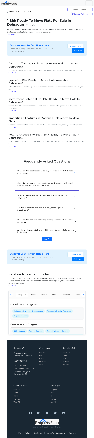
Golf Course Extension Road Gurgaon (28, 311)
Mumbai (42, 362)
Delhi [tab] (33, 295)
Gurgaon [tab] (22, 295)
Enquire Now (75, 46)
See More (11, 34)
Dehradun (33, 12)
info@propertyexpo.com (24, 368)
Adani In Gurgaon (36, 331)
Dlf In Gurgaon (19, 331)
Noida (41, 359)
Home (4, 12)
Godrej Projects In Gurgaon (58, 331)
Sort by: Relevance (82, 14)
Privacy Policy (24, 433)
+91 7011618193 (20, 365)
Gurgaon (42, 352)
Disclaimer (38, 433)
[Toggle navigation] (89, 3)
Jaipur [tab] (44, 295)
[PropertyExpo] (30, 413)
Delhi (41, 355)
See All (47, 239)
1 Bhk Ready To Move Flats (18, 12)
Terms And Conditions (55, 433)
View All (42, 365)
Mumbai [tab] (66, 295)
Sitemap (72, 433)
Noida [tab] (55, 295)
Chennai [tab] (79, 295)
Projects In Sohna (21, 316)
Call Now (78, 50)
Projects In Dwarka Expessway (59, 311)
